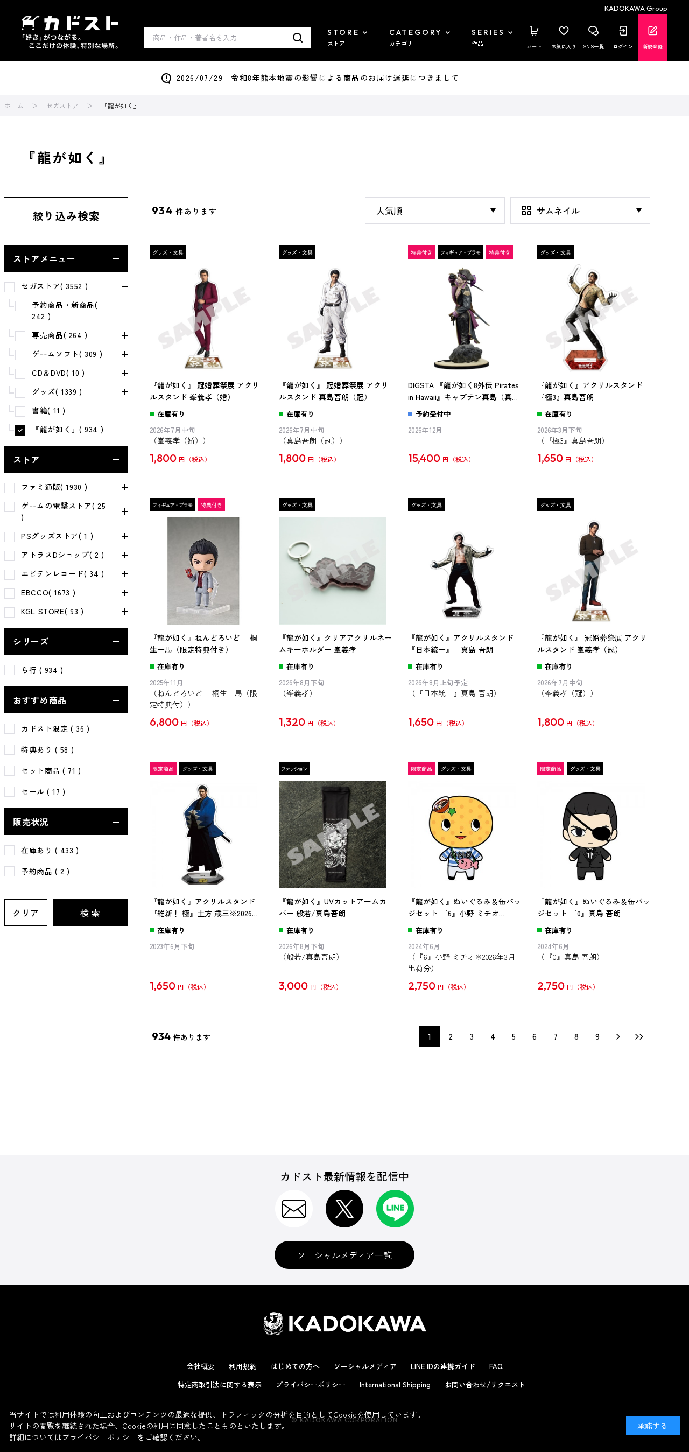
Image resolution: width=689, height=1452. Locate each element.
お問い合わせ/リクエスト (485, 1384)
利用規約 (243, 1366)
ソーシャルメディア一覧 (344, 1254)
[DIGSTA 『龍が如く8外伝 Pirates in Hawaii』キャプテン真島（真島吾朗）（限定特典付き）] (464, 318)
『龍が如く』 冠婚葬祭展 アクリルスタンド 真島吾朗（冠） (334, 391)
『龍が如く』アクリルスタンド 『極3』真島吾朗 (590, 391)
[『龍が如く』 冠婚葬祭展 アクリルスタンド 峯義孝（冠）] (593, 571)
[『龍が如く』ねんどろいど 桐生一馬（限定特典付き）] (206, 571)
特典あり (47, 749)
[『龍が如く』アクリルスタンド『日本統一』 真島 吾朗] (464, 571)
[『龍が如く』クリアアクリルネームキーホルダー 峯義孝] (335, 571)
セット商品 (51, 770)
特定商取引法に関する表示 (220, 1384)
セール (43, 791)
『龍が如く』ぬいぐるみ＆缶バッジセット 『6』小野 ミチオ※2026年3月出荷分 (464, 908)
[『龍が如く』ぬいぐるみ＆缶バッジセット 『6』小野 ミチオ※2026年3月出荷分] (464, 834)
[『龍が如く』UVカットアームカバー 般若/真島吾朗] (335, 834)
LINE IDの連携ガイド (443, 1366)
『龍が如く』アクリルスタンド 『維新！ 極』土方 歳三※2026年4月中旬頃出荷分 (204, 908)
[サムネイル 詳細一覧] (580, 210)
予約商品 (45, 871)
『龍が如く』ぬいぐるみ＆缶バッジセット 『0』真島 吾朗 (593, 907)
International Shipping (395, 1384)
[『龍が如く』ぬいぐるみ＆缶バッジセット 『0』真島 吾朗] (593, 834)
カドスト (70, 32)
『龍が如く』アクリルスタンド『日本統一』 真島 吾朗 (461, 643)
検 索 (90, 912)
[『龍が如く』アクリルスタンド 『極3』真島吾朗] (593, 318)
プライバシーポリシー (311, 1384)
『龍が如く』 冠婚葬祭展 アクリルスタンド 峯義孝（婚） (204, 391)
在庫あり (50, 850)
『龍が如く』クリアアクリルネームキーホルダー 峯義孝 (335, 643)
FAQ (496, 1366)
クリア (25, 912)
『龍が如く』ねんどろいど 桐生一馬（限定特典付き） (203, 643)
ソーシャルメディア (365, 1366)
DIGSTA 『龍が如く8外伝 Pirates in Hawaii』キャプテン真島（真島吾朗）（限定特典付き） (463, 391)
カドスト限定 (55, 728)
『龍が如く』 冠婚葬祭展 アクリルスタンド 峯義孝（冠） (592, 643)
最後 (639, 1036)
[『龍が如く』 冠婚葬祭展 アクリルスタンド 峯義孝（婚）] (206, 318)
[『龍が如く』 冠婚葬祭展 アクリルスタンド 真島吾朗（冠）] (335, 318)
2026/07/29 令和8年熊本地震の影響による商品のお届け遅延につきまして (318, 77)
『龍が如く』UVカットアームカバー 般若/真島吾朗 (332, 907)
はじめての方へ (295, 1366)
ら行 (42, 669)
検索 (298, 37)
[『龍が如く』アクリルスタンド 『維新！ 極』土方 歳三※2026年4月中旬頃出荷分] (206, 834)
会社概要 (201, 1366)
